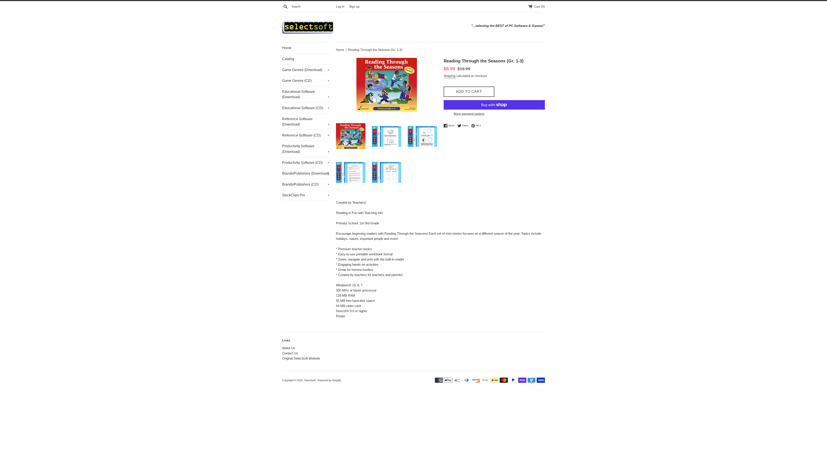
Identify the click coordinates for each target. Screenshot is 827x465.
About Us (288, 348)
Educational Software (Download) (306, 94)
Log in (340, 6)
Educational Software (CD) (306, 108)
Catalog (288, 59)
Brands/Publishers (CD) (306, 184)
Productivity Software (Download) (306, 148)
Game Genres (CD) (306, 80)
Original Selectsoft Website (301, 358)
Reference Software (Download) (306, 121)
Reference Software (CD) (306, 135)
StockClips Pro (306, 195)
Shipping (449, 76)
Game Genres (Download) (306, 70)
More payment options (469, 113)
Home (286, 48)
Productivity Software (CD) (306, 162)
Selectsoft (310, 380)
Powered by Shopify (329, 380)
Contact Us (290, 353)
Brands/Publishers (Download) (306, 173)
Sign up (354, 6)
